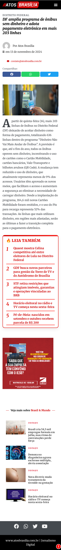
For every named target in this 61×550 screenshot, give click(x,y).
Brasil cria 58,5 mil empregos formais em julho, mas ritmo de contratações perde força (41, 435)
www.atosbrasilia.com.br (22, 540)
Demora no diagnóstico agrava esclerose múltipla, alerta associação (39, 459)
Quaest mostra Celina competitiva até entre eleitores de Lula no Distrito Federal (33, 254)
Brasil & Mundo (40, 410)
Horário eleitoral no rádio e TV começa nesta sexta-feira (33, 305)
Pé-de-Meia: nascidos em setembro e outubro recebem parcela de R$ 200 (33, 319)
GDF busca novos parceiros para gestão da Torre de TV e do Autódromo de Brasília (33, 272)
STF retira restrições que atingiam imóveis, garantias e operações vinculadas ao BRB (33, 289)
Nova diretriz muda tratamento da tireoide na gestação (40, 479)
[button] (55, 5)
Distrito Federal (16, 15)
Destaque (33, 423)
